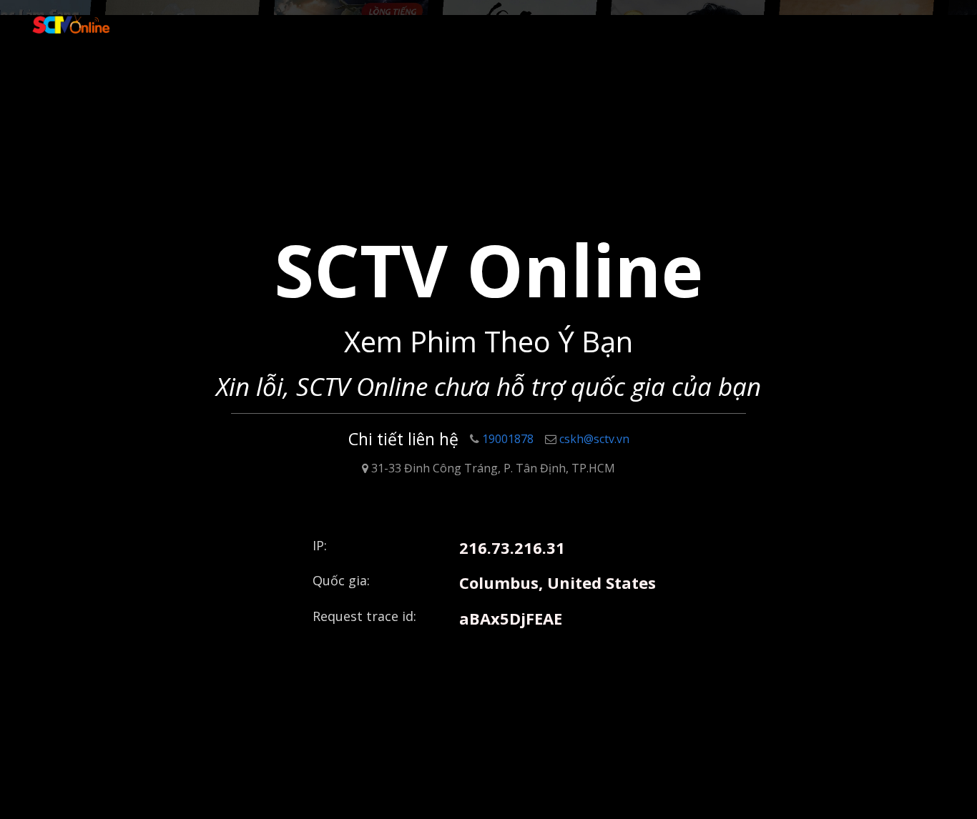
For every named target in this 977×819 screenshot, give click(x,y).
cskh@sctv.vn (594, 439)
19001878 (508, 439)
